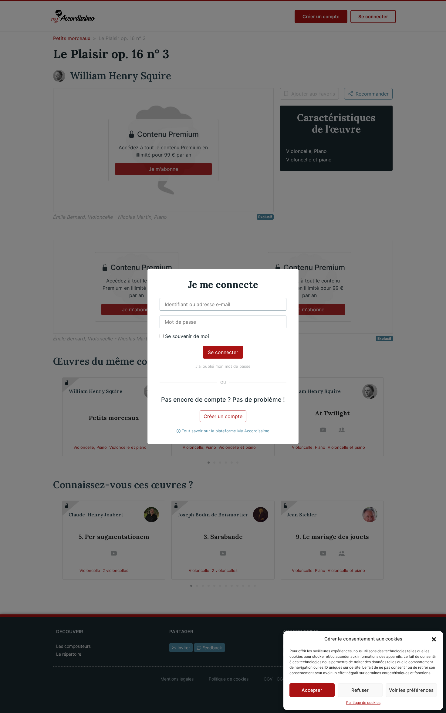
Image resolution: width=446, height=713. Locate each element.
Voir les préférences (411, 690)
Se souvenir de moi (186, 336)
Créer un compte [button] (223, 416)
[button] (434, 639)
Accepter (312, 690)
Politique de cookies (363, 702)
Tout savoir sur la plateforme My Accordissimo (225, 430)
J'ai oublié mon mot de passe (223, 366)
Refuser (360, 690)
